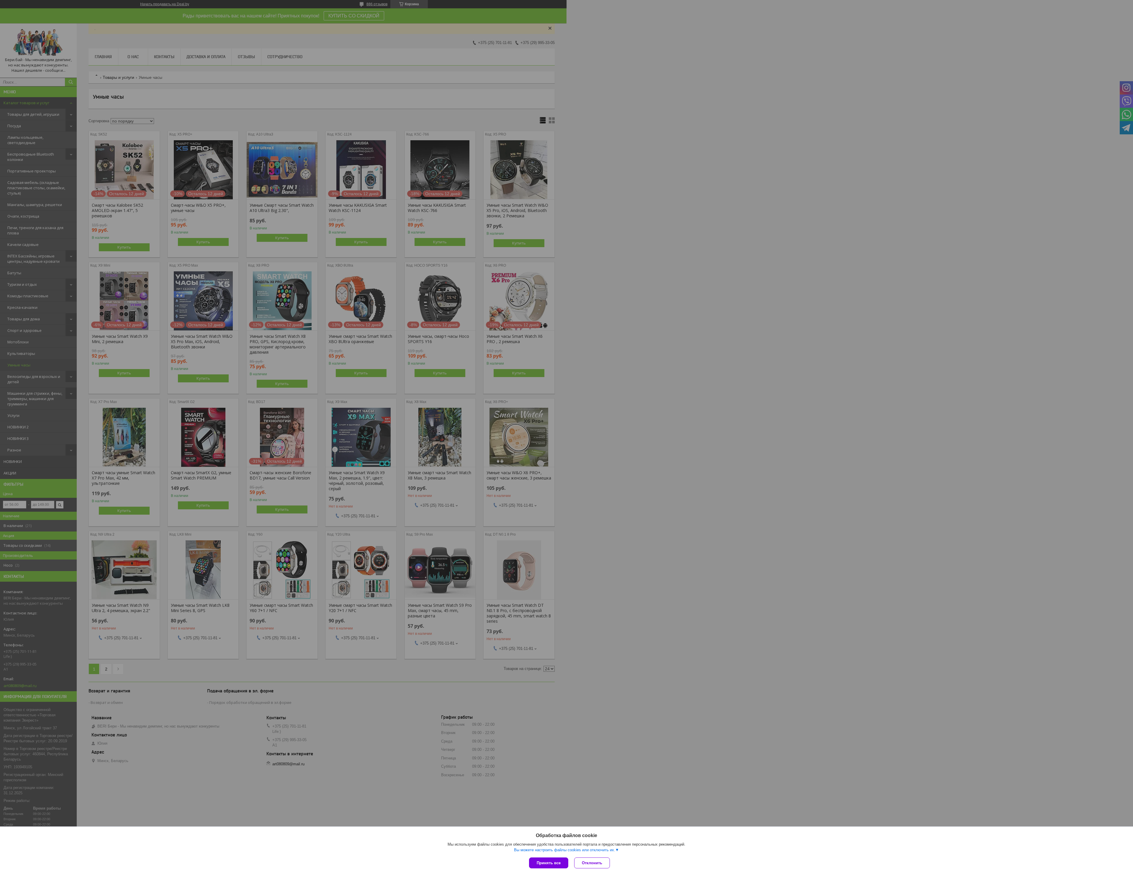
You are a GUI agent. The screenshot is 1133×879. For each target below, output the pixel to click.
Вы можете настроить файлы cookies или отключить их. (564, 850)
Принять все (549, 863)
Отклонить (592, 863)
